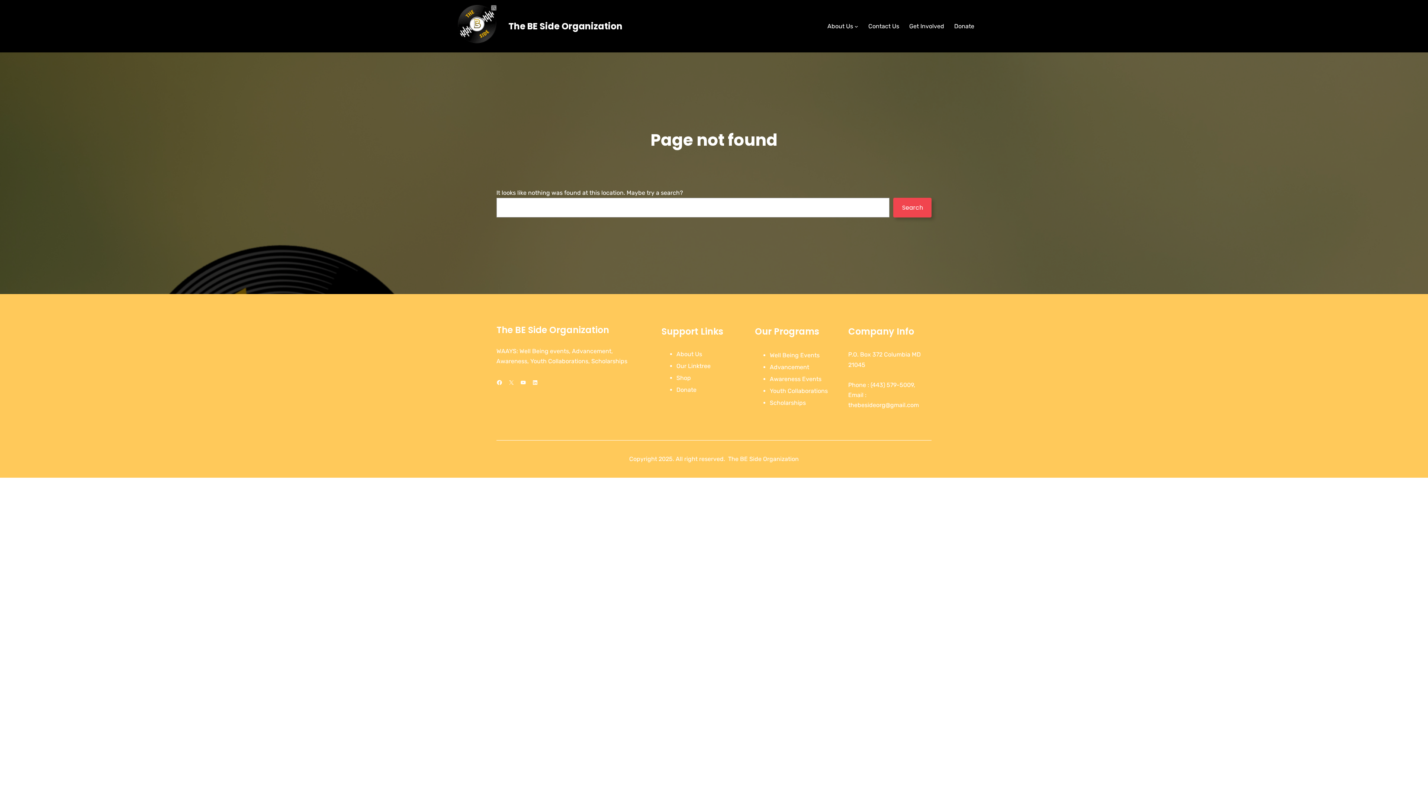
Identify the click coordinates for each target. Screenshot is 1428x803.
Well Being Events (795, 355)
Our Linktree (693, 366)
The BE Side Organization (565, 26)
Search (912, 207)
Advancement (789, 367)
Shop (683, 377)
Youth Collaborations (799, 390)
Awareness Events (795, 379)
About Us (689, 354)
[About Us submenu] (856, 26)
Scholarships (788, 402)
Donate (686, 389)
